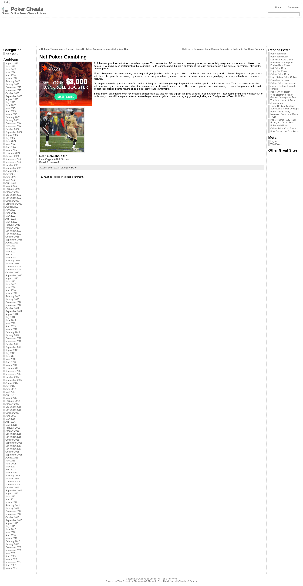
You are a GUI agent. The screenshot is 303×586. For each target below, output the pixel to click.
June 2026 (10, 69)
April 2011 (10, 499)
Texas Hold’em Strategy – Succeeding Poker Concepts (284, 107)
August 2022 (11, 207)
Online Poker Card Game (283, 128)
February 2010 (12, 541)
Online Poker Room (280, 74)
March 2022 (11, 221)
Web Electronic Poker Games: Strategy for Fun (283, 96)
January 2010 (12, 544)
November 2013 (13, 448)
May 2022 (10, 215)
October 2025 (12, 93)
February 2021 (12, 260)
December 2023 (13, 159)
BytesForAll (163, 581)
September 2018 (13, 347)
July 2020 (10, 281)
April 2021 (10, 254)
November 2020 (13, 269)
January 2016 (12, 430)
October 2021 (12, 236)
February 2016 (12, 428)
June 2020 (10, 284)
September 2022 (13, 204)
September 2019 (13, 311)
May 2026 (10, 72)
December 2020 (13, 266)
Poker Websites (278, 53)
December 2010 (13, 511)
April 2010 (10, 535)
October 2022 (12, 201)
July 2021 (10, 245)
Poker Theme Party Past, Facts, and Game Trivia (283, 121)
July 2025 (10, 102)
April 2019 (10, 326)
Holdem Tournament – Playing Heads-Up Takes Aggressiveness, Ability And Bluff (85, 49)
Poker (8, 53)
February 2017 (12, 401)
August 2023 (11, 171)
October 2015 (12, 439)
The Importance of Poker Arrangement (283, 101)
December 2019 (13, 302)
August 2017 (11, 383)
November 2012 (13, 484)
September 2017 (13, 380)
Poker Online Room (280, 91)
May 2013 (10, 466)
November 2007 (13, 562)
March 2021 (11, 257)
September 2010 (13, 520)
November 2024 (13, 126)
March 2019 (11, 329)
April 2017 (10, 395)
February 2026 (12, 81)
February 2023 (12, 189)
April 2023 (10, 183)
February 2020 (12, 296)
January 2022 (12, 227)
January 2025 (12, 120)
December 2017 (13, 371)
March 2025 (11, 114)
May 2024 (10, 144)
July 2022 (10, 210)
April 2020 (10, 290)
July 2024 (10, 138)
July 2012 (10, 496)
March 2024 (11, 150)
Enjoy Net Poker (278, 71)
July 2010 (10, 526)
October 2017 (12, 377)
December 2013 (13, 445)
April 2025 (10, 111)
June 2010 (10, 529)
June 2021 (10, 248)
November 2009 (13, 550)
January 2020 (12, 299)
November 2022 (13, 198)
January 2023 (12, 192)
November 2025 (13, 90)
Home (5, 2)
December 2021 (13, 230)
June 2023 (10, 177)
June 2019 (10, 320)
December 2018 (13, 338)
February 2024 (12, 153)
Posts (278, 7)
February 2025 (12, 117)
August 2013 (11, 457)
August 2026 (11, 63)
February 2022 (12, 224)
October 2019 (12, 308)
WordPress (276, 144)
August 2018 (11, 350)
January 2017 (12, 404)
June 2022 (10, 212)
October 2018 (12, 344)
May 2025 (10, 108)
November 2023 (13, 162)
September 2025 (13, 96)
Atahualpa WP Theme (144, 581)
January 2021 (12, 263)
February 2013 (12, 475)
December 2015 (13, 433)
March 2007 (11, 568)
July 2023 (10, 174)
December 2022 (13, 195)
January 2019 (12, 335)
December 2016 (13, 407)
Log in (273, 141)
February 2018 (12, 368)
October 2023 (12, 165)
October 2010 (12, 517)
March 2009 (11, 559)
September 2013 (13, 454)
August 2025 (11, 99)
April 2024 (10, 147)
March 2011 (11, 502)
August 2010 (11, 523)
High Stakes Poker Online (283, 77)
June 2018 (10, 356)
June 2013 (10, 463)
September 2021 (13, 239)
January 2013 (12, 478)
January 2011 (12, 508)
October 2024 (12, 129)
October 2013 (12, 451)
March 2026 (11, 78)
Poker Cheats (27, 9)
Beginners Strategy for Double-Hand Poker (281, 64)
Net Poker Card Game (281, 59)
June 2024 (10, 141)
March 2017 (11, 398)
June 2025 (10, 105)
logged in (58, 176)
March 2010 (11, 538)
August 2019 (11, 314)
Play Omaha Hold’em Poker (284, 131)
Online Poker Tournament (283, 83)
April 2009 (10, 556)
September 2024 (13, 132)
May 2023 (10, 180)
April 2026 (10, 75)
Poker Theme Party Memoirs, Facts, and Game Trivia (284, 114)
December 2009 (13, 547)
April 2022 (10, 218)
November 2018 (13, 341)
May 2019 (10, 323)
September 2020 (13, 275)
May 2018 (10, 359)
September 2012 (13, 490)
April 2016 (10, 422)
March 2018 (11, 365)
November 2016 (13, 410)
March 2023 (11, 186)
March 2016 (11, 425)
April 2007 (10, 565)
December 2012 (13, 481)
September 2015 (13, 442)
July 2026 (10, 66)
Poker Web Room (279, 56)
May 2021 (10, 251)
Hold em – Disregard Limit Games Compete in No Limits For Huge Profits (222, 49)
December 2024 (13, 123)
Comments (294, 7)
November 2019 (13, 305)
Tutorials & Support (188, 581)
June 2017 (10, 389)
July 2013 (10, 460)
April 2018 (10, 362)
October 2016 (12, 413)
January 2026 (12, 84)
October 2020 (12, 272)
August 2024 (11, 135)
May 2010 (10, 532)
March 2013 (11, 472)
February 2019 (12, 332)
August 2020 (11, 278)
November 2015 (13, 436)
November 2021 (13, 233)
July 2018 (10, 353)
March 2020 (11, 293)
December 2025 (13, 87)
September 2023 (13, 168)
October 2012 (12, 487)
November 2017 (13, 374)
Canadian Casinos (279, 80)
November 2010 (13, 514)
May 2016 (10, 419)
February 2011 (12, 505)
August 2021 (11, 242)
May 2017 (10, 392)
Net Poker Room (278, 68)
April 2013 (10, 469)
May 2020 (10, 287)
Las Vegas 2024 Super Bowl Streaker (54, 161)
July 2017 (10, 386)
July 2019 (10, 317)
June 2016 (10, 416)
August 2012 (11, 493)
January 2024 (12, 156)
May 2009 (10, 553)
